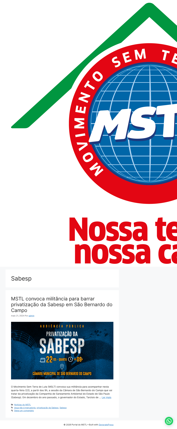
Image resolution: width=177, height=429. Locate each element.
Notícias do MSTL (22, 404)
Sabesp (63, 407)
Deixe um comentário (24, 410)
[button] (169, 421)
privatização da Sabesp (47, 407)
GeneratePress (106, 424)
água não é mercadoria (25, 407)
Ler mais (106, 397)
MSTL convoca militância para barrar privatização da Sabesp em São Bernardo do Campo (61, 304)
